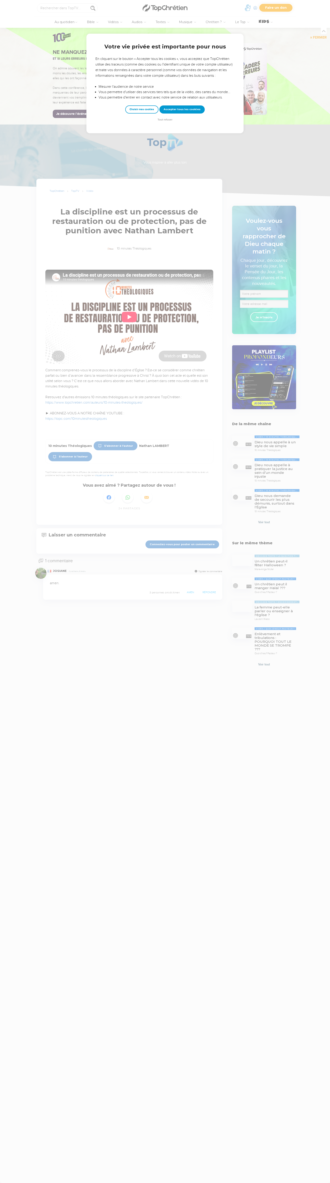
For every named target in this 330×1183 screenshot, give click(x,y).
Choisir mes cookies (142, 109)
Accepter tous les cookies (182, 109)
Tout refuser (165, 119)
